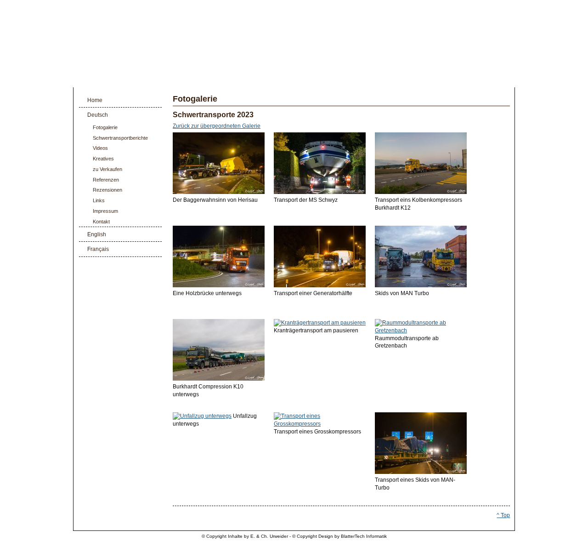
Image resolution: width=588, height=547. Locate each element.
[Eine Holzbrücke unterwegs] (219, 285)
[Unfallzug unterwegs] (202, 416)
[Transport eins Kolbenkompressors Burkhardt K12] (421, 192)
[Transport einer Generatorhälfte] (320, 285)
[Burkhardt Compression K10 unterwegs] (219, 379)
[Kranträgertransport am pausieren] (320, 322)
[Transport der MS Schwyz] (320, 192)
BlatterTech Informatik (364, 536)
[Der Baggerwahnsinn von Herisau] (219, 192)
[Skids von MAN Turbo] (421, 285)
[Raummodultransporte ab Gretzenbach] (421, 330)
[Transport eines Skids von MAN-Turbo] (421, 472)
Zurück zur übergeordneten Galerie (216, 126)
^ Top (503, 515)
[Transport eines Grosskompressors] (320, 424)
